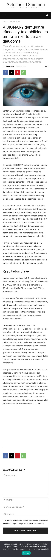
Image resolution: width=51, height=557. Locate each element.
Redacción (10, 66)
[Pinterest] (17, 72)
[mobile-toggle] (4, 15)
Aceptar (26, 553)
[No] (47, 549)
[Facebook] (5, 72)
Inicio (5, 21)
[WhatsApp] (23, 72)
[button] (47, 15)
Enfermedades (14, 21)
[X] (11, 72)
